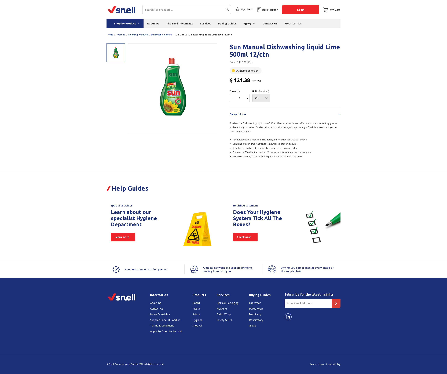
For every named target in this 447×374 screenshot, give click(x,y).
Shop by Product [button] (125, 23)
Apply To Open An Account (166, 331)
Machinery (255, 314)
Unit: (260, 91)
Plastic (196, 308)
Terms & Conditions (162, 325)
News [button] (247, 23)
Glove (252, 325)
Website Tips (293, 23)
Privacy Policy (333, 364)
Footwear (255, 302)
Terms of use (317, 364)
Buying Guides (227, 23)
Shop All (197, 325)
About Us (153, 23)
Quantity (235, 91)
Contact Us (270, 23)
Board (196, 302)
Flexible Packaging (228, 302)
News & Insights (160, 314)
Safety (196, 314)
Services (205, 23)
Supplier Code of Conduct (165, 320)
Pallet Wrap (224, 314)
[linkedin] (288, 316)
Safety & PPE (225, 320)
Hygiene (197, 320)
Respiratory (256, 320)
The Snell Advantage (179, 23)
